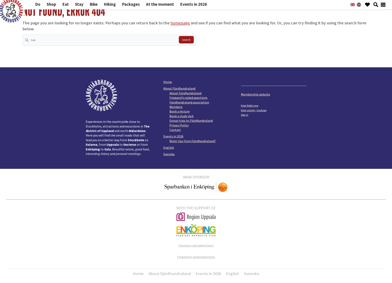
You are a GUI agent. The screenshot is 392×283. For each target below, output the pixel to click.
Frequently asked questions (188, 98)
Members (176, 107)
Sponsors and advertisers (196, 245)
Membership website (255, 94)
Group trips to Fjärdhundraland (191, 120)
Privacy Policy (179, 125)
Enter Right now (249, 105)
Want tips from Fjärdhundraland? (192, 141)
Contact (175, 130)
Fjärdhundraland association (189, 102)
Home (167, 82)
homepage (180, 23)
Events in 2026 (173, 136)
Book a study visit (181, 116)
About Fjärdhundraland (179, 88)
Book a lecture (179, 111)
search (186, 40)
